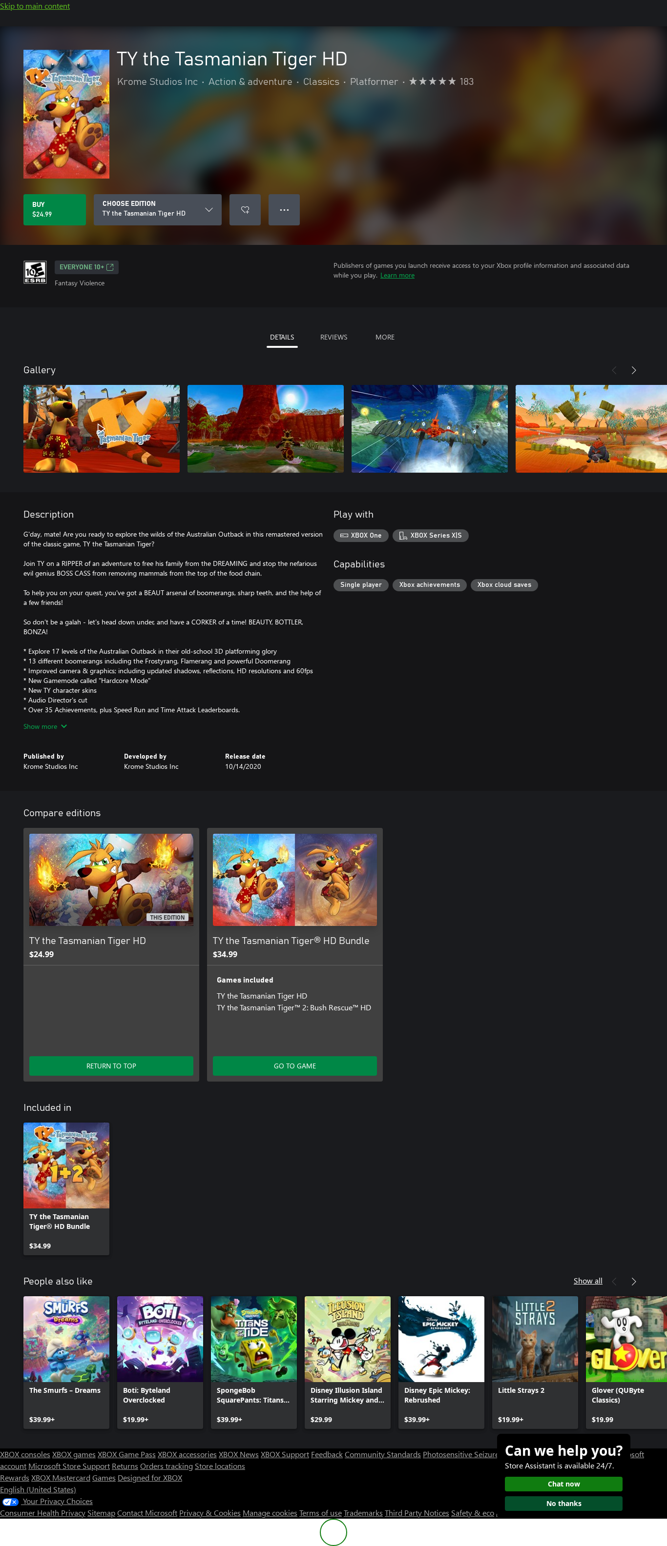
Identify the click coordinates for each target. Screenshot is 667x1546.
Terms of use (320, 1512)
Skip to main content (35, 5)
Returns (125, 1466)
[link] (66, 1189)
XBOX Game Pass (127, 1454)
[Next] (634, 370)
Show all (588, 1280)
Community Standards (383, 1454)
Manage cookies (270, 1512)
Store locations (220, 1466)
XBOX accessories (187, 1454)
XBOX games (74, 1454)
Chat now (564, 1483)
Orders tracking (166, 1466)
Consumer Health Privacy (42, 1512)
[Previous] (614, 370)
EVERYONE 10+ (82, 267)
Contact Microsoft (147, 1512)
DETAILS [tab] (282, 336)
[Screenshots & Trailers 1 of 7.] (101, 429)
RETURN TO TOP (111, 1065)
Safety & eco (472, 1512)
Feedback (327, 1454)
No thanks (564, 1503)
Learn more (397, 275)
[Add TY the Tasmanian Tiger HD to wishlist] (245, 209)
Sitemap (101, 1512)
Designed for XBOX (150, 1477)
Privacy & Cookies (210, 1512)
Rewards (14, 1477)
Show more (40, 726)
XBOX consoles (25, 1454)
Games (104, 1477)
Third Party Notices (417, 1512)
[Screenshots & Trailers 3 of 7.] (430, 429)
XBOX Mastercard (60, 1477)
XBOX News (239, 1454)
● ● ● (284, 209)
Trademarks (363, 1512)
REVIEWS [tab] (333, 336)
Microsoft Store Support (69, 1466)
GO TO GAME (295, 1065)
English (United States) (38, 1489)
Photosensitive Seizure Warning (476, 1454)
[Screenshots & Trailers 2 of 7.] (266, 429)
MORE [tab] (385, 336)
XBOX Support (285, 1454)
